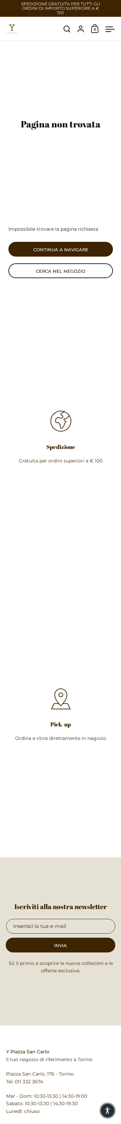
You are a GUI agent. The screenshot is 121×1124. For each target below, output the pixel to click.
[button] (107, 1110)
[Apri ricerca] (67, 29)
